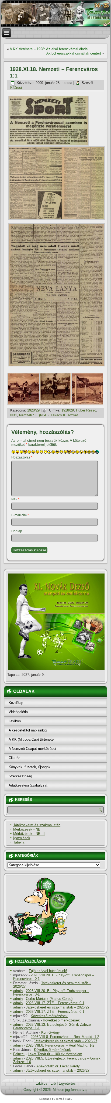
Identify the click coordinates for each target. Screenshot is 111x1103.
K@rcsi (16, 88)
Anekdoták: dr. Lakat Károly (58, 1066)
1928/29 (33, 410)
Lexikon (15, 721)
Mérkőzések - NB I (28, 829)
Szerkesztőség (20, 776)
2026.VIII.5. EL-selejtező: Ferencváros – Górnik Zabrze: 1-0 (56, 1060)
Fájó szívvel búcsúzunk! (48, 971)
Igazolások (21, 838)
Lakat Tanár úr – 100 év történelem (55, 1054)
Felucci (19, 1054)
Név (15, 499)
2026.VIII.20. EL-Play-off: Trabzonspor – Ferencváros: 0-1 (53, 977)
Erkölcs (41, 1083)
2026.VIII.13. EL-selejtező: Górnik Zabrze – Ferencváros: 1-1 (53, 1026)
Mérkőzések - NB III (29, 834)
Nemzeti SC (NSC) (33, 415)
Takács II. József (64, 415)
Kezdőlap (16, 703)
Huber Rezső (86, 410)
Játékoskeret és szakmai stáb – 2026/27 (52, 985)
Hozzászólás (21, 457)
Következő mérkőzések (49, 1016)
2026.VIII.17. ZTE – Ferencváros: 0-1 (55, 1003)
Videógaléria (18, 712)
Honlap (16, 531)
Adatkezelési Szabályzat (28, 785)
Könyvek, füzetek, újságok (29, 767)
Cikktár (14, 758)
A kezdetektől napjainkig (28, 730)
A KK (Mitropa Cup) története (31, 739)
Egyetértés (67, 1083)
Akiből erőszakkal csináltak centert (73, 53)
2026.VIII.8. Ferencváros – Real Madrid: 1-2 (65, 1037)
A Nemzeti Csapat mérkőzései (32, 749)
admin (18, 991)
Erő (53, 1083)
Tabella (18, 842)
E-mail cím (20, 515)
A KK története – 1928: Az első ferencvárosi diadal (49, 49)
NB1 (13, 415)
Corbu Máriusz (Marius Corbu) (49, 999)
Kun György (50, 1032)
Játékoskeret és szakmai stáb (36, 825)
